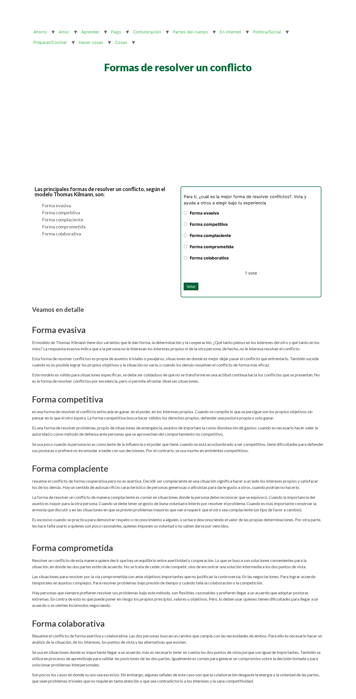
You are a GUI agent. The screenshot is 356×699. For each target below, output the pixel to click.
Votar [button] (191, 286)
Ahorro (40, 31)
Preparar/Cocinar (50, 42)
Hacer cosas (91, 42)
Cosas (121, 42)
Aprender (90, 31)
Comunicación (147, 31)
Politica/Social (267, 31)
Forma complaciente (210, 235)
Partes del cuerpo (190, 31)
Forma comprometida (212, 246)
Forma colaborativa (209, 257)
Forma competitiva (209, 224)
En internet (230, 31)
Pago (116, 31)
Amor (64, 31)
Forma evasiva (204, 213)
